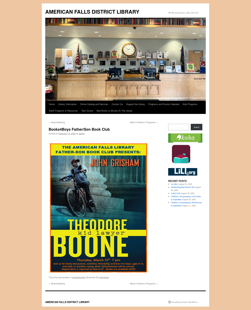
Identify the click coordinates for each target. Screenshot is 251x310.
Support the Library (135, 104)
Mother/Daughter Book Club (182, 187)
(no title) (174, 184)
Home (52, 104)
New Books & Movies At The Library (114, 110)
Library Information (67, 104)
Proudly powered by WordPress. (185, 302)
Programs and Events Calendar (163, 104)
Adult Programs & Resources (63, 110)
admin (82, 133)
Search (196, 127)
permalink (104, 277)
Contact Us (117, 104)
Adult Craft (175, 193)
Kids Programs (190, 104)
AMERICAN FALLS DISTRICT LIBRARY (92, 11)
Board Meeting (57, 122)
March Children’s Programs (144, 122)
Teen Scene (87, 110)
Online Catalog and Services (94, 104)
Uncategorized (78, 277)
